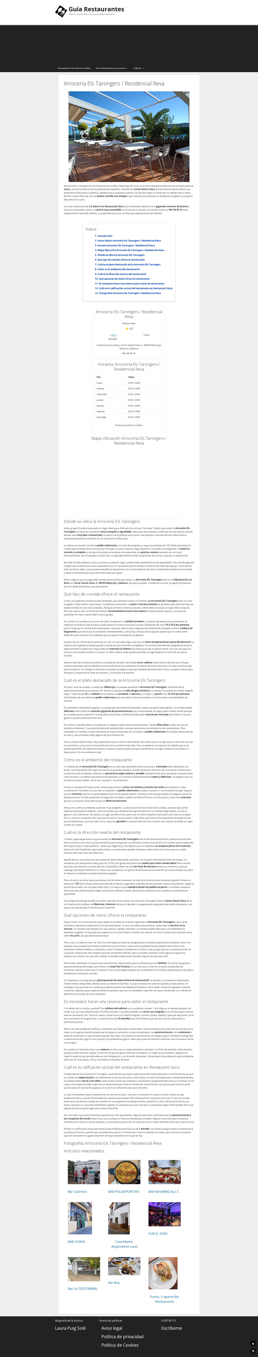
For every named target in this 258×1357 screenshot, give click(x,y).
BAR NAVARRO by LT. (164, 1191)
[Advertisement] (129, 44)
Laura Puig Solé (70, 1328)
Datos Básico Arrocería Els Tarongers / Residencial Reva (129, 240)
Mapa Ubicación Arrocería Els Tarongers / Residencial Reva (131, 250)
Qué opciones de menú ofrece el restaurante (124, 278)
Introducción (105, 235)
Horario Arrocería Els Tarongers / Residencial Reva (126, 245)
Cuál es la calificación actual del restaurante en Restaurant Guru (136, 288)
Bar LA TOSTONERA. (83, 1288)
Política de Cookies (120, 1345)
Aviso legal (111, 1328)
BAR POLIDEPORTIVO (123, 1191)
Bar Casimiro (77, 1191)
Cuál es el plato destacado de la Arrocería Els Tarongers (129, 264)
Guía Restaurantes (96, 9)
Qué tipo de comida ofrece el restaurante (121, 259)
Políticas (137, 68)
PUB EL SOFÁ (157, 1233)
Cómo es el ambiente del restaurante (119, 269)
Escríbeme (171, 1328)
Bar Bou (114, 1282)
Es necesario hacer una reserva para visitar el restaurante (131, 283)
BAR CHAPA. (77, 1241)
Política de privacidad (122, 1336)
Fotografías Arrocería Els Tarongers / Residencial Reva (130, 293)
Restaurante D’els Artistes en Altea (74, 68)
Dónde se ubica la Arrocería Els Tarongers (121, 255)
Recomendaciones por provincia (110, 68)
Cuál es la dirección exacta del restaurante (122, 274)
